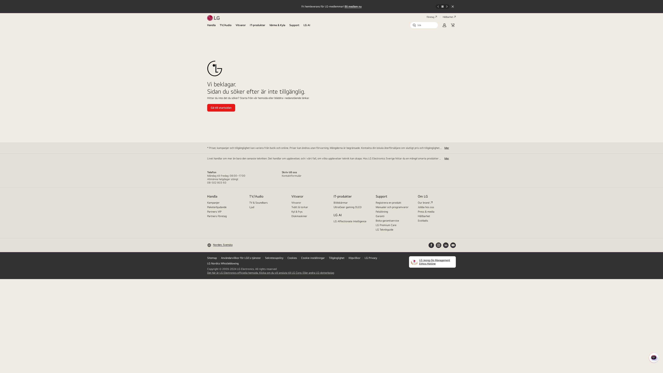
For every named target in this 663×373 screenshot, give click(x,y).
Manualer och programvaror (392, 207)
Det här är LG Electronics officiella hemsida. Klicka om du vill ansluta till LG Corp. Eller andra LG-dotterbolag (270, 273)
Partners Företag (217, 216)
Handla (211, 25)
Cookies (292, 258)
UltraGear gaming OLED (348, 207)
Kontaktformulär (291, 175)
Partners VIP (214, 211)
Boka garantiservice (387, 220)
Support (294, 25)
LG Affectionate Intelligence (350, 221)
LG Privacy (371, 258)
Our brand (423, 202)
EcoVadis (423, 220)
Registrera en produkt (388, 202)
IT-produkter (257, 25)
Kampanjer (213, 202)
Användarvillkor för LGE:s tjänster (241, 258)
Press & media (426, 211)
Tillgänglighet (336, 258)
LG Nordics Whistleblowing (223, 263)
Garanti (380, 216)
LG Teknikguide (384, 229)
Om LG (423, 196)
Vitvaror (241, 25)
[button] (424, 25)
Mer (446, 148)
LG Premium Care (386, 225)
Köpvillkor (355, 258)
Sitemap (212, 258)
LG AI (307, 25)
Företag (430, 17)
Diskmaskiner (299, 216)
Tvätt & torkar (299, 207)
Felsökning (382, 211)
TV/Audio (226, 25)
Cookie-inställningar (313, 258)
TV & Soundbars (258, 202)
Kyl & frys (296, 211)
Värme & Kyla (277, 25)
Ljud (251, 207)
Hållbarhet (448, 17)
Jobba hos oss (426, 207)
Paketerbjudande (217, 207)
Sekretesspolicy (274, 258)
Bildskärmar (341, 202)
